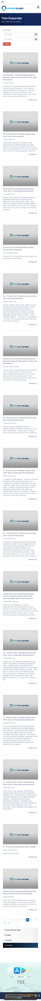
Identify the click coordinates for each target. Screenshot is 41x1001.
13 (9, 923)
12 (5, 923)
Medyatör (34, 1000)
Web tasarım (27, 1000)
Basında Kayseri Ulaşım (13, 930)
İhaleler (8, 935)
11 (35, 920)
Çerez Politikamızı (28, 994)
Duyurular (9, 945)
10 (31, 920)
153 (2, 2)
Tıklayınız (19, 997)
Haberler (9, 940)
